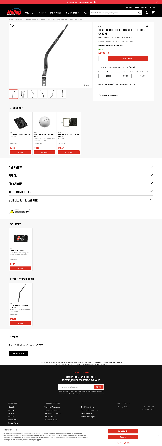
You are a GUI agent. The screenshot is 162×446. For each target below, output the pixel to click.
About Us (11, 407)
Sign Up (98, 387)
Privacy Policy (81, 394)
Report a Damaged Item (90, 410)
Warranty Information (53, 413)
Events (137, 7)
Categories (29, 12)
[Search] (139, 12)
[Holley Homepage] (14, 9)
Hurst (100, 26)
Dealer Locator (50, 416)
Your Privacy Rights (123, 443)
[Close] (158, 435)
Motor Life (129, 7)
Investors (11, 410)
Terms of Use (13, 420)
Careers (11, 413)
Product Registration (52, 410)
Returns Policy (86, 413)
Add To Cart (128, 58)
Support (152, 7)
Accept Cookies (123, 431)
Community (144, 7)
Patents (11, 416)
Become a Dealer (51, 420)
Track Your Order (87, 407)
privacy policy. (38, 440)
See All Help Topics (88, 416)
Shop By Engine (71, 12)
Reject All (123, 437)
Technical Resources (52, 407)
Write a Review (18, 353)
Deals (85, 12)
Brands (41, 12)
